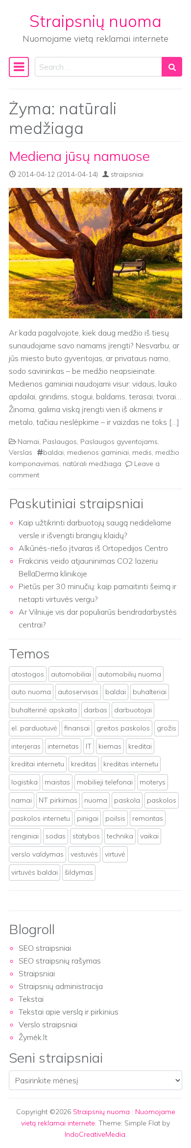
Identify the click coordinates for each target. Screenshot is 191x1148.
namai (21, 800)
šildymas (79, 872)
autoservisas (78, 691)
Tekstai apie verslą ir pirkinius (69, 1012)
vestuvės (84, 854)
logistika (24, 782)
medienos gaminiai (98, 452)
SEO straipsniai (45, 948)
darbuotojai (133, 709)
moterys (153, 782)
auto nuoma (31, 691)
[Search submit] (172, 67)
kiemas (109, 746)
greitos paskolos (123, 728)
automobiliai (71, 674)
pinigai (87, 818)
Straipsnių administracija (61, 986)
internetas (63, 746)
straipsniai (127, 174)
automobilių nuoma (129, 674)
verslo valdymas (37, 854)
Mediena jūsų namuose (79, 155)
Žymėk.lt (33, 1037)
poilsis (115, 818)
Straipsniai (37, 973)
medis (142, 452)
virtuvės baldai (34, 872)
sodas (56, 836)
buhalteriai (150, 691)
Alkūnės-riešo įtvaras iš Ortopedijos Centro (93, 548)
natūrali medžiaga (92, 463)
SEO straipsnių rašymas (60, 960)
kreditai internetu (37, 763)
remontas (147, 818)
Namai (28, 441)
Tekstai (31, 999)
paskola (127, 800)
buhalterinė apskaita (44, 709)
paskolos (161, 800)
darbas (95, 709)
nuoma (95, 800)
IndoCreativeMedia (95, 1134)
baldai (53, 452)
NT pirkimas (58, 800)
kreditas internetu (130, 763)
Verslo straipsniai (48, 1024)
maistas (57, 782)
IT (89, 746)
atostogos (27, 674)
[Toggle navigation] (19, 67)
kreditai (140, 746)
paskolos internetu (40, 818)
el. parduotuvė (34, 728)
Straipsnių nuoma (95, 21)
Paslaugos (60, 441)
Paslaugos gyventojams (119, 441)
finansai (77, 728)
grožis (166, 728)
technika (120, 836)
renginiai (25, 836)
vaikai (149, 836)
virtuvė (115, 854)
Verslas (20, 452)
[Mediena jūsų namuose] (95, 253)
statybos (86, 836)
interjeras (26, 746)
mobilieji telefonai (105, 782)
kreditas (83, 763)
